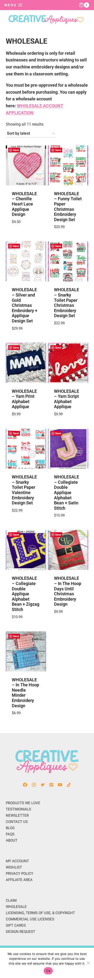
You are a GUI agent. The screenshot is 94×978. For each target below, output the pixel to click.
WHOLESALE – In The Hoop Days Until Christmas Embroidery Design (67, 591)
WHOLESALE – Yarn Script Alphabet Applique (66, 399)
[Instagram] (34, 784)
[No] (88, 962)
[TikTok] (69, 784)
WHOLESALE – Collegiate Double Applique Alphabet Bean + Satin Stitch (66, 492)
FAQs (10, 834)
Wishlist (14, 867)
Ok (48, 971)
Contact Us (17, 822)
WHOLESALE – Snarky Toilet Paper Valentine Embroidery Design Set (24, 489)
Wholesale (16, 907)
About (11, 840)
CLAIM (11, 900)
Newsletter (17, 815)
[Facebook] (25, 784)
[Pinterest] (51, 784)
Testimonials (18, 809)
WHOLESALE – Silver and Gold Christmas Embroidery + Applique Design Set (24, 305)
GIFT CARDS (16, 925)
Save (16, 150)
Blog (10, 828)
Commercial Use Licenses (30, 919)
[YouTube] (60, 784)
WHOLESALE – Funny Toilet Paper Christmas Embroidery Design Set (68, 206)
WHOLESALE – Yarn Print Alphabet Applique (24, 399)
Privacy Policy (19, 873)
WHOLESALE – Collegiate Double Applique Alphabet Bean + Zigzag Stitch (25, 594)
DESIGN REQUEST (20, 932)
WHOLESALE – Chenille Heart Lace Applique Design (24, 204)
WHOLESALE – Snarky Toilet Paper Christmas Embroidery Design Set (66, 302)
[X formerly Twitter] (42, 784)
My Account (17, 861)
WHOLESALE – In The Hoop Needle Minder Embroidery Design (25, 692)
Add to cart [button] (26, 233)
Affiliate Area (19, 880)
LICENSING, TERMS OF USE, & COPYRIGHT (40, 913)
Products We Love (23, 803)
